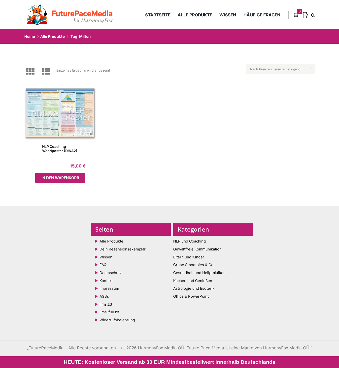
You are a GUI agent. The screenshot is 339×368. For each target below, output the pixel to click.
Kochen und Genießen (192, 280)
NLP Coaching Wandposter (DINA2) (59, 149)
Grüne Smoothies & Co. (193, 264)
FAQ (103, 264)
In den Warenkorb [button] (60, 177)
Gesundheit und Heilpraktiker (199, 272)
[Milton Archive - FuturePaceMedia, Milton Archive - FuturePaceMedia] (60, 113)
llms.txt (106, 304)
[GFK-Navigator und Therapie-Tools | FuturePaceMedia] (72, 14)
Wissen (227, 14)
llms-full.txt (109, 312)
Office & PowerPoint (191, 296)
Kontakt (106, 280)
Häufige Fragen (261, 14)
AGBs (104, 296)
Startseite (157, 14)
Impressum (109, 288)
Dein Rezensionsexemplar (123, 249)
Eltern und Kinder (188, 257)
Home (29, 36)
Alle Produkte (195, 14)
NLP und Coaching (189, 241)
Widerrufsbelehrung (117, 320)
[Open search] (312, 15)
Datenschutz (111, 272)
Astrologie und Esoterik (193, 288)
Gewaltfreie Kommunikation (197, 249)
